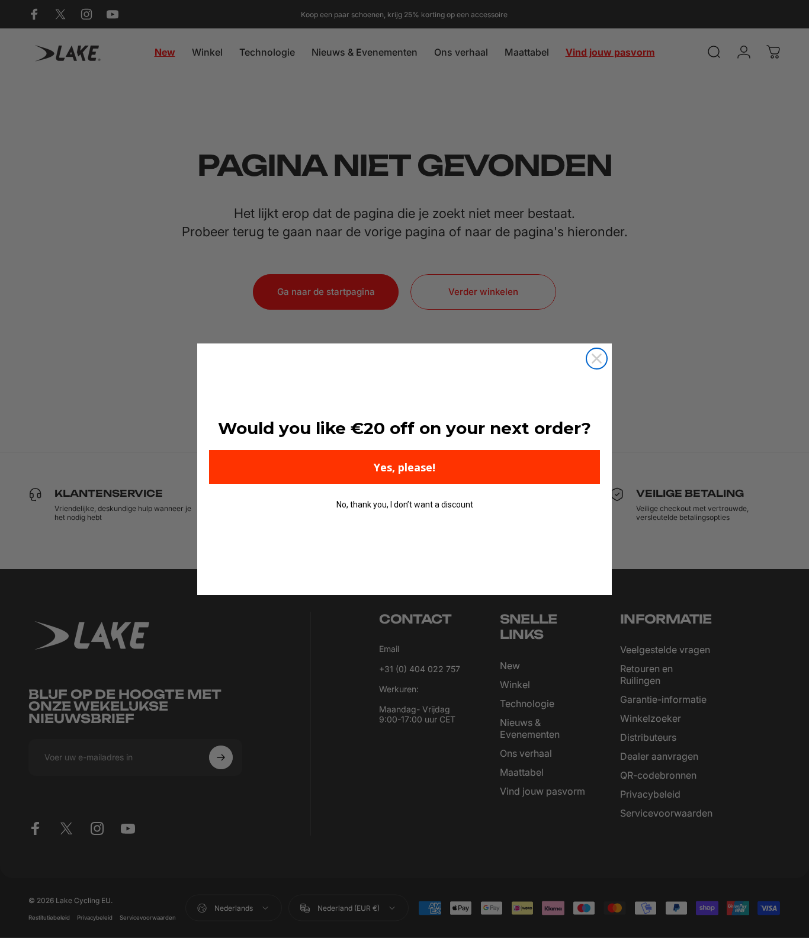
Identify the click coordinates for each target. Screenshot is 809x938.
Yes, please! (404, 467)
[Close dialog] (596, 358)
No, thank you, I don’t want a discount (404, 504)
